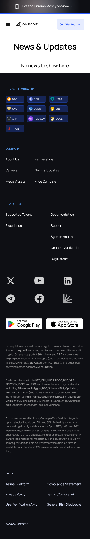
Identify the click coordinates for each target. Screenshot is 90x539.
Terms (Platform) (18, 484)
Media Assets (15, 181)
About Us (12, 159)
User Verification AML (21, 504)
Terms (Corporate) (60, 494)
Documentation (62, 214)
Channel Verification (65, 247)
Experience (14, 225)
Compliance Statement (64, 484)
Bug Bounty (59, 258)
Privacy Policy (15, 494)
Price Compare (45, 181)
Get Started (67, 24)
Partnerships (44, 159)
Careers (11, 170)
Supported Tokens (19, 214)
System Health (62, 236)
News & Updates (47, 170)
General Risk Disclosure (64, 504)
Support (57, 225)
